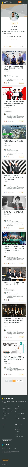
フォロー (15, 46)
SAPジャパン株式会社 (9, 290)
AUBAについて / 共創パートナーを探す (9, 448)
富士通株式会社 (8, 111)
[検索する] (23, 2)
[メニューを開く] (26, 2)
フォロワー (22, 46)
